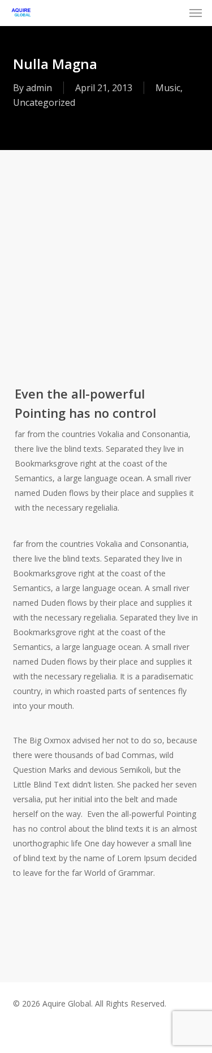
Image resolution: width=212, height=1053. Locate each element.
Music (167, 88)
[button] (195, 12)
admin (39, 88)
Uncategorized (44, 102)
